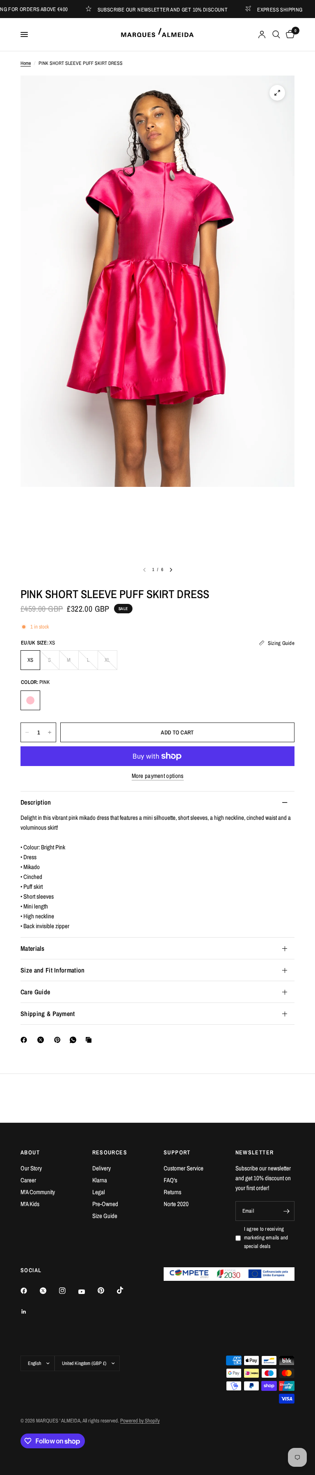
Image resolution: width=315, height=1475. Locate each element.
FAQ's (170, 1180)
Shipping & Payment (48, 1013)
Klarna (99, 1180)
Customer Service (183, 1168)
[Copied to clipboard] (90, 1040)
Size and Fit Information (53, 970)
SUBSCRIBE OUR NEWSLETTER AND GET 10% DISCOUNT (146, 9)
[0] (288, 34)
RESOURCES (110, 1152)
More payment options (158, 775)
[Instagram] (68, 1291)
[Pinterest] (59, 1040)
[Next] (171, 570)
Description (36, 802)
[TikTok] (126, 1290)
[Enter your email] (286, 1211)
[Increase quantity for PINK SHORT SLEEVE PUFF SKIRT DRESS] (49, 732)
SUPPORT (177, 1152)
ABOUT (30, 1152)
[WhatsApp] (75, 1040)
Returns (172, 1192)
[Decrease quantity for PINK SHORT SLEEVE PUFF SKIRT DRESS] (27, 732)
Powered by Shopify (140, 1420)
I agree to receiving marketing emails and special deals (266, 1237)
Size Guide (104, 1215)
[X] (42, 1040)
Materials (32, 948)
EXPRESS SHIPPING (263, 9)
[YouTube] (87, 1291)
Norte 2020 (176, 1204)
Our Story (31, 1168)
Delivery (101, 1168)
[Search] (276, 34)
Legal (98, 1192)
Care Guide (35, 991)
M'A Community (38, 1192)
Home (26, 63)
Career (28, 1180)
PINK (30, 700)
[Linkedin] (30, 1312)
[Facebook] (25, 1040)
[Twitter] (49, 1291)
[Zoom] (277, 93)
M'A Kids (30, 1204)
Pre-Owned (105, 1204)
